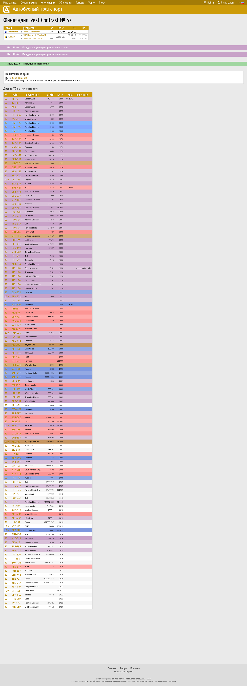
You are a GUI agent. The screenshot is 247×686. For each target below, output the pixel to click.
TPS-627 (16, 187)
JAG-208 (16, 211)
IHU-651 (16, 405)
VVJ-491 (16, 369)
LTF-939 (16, 389)
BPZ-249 (16, 401)
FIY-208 (16, 453)
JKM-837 (16, 570)
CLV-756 (16, 465)
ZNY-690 (16, 457)
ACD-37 (16, 107)
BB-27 (15, 98)
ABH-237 (16, 151)
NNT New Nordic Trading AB (34, 35)
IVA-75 (15, 119)
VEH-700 (16, 252)
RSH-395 (16, 546)
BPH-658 (16, 518)
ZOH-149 (17, 562)
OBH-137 (17, 123)
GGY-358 (16, 437)
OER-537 (16, 135)
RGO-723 (16, 320)
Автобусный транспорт (38, 9)
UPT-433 (16, 191)
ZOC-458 (16, 498)
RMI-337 (16, 373)
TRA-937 (16, 183)
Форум (123, 668)
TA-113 (16, 103)
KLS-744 (16, 340)
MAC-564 (16, 147)
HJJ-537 (16, 163)
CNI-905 (16, 506)
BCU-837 (16, 223)
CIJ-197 (16, 502)
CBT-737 (16, 324)
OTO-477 (16, 433)
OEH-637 (16, 115)
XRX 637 (16, 441)
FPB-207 (16, 598)
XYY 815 (16, 526)
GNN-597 (16, 482)
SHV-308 (16, 199)
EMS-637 (16, 534)
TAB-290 (16, 139)
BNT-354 (16, 264)
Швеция (11, 37)
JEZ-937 (16, 308)
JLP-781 (16, 522)
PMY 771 (16, 296)
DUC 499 (16, 530)
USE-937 (16, 195)
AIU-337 (16, 312)
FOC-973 (16, 490)
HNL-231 (16, 175)
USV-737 (16, 207)
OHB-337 (17, 167)
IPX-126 (16, 603)
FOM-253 (17, 478)
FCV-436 (16, 336)
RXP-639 (16, 510)
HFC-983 (16, 244)
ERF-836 (16, 429)
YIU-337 (16, 449)
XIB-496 (16, 348)
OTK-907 (16, 409)
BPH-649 (16, 514)
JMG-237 (16, 486)
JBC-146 (16, 300)
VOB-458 (16, 203)
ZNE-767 (16, 582)
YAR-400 (16, 304)
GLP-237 (16, 550)
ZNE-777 (16, 578)
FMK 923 (16, 332)
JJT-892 (16, 558)
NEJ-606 (16, 381)
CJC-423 (16, 542)
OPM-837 (17, 219)
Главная (112, 668)
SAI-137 (16, 421)
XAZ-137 (16, 445)
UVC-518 (16, 215)
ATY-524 (16, 473)
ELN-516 (16, 232)
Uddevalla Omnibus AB (32, 38)
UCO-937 (16, 155)
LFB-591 (16, 256)
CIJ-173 (16, 361)
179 (7, 179)
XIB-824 (16, 353)
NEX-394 (16, 365)
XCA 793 (16, 425)
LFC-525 (16, 240)
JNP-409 (16, 554)
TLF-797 (16, 413)
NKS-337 (16, 566)
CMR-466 (16, 574)
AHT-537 (16, 159)
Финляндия (13, 32)
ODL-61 (16, 111)
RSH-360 (16, 417)
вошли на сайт (19, 78)
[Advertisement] (123, 638)
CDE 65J (16, 590)
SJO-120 (16, 268)
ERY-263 (16, 494)
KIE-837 (16, 328)
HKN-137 (16, 171)
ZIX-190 (16, 357)
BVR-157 (16, 461)
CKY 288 (16, 179)
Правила (135, 668)
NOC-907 (16, 607)
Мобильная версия (123, 671)
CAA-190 (16, 248)
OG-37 (15, 131)
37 (6, 98)
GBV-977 (16, 316)
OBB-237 (17, 127)
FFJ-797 (16, 385)
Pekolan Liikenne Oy (31, 32)
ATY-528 (16, 469)
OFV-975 (16, 292)
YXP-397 (16, 586)
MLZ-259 (16, 538)
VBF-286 (16, 236)
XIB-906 (16, 344)
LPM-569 (16, 594)
